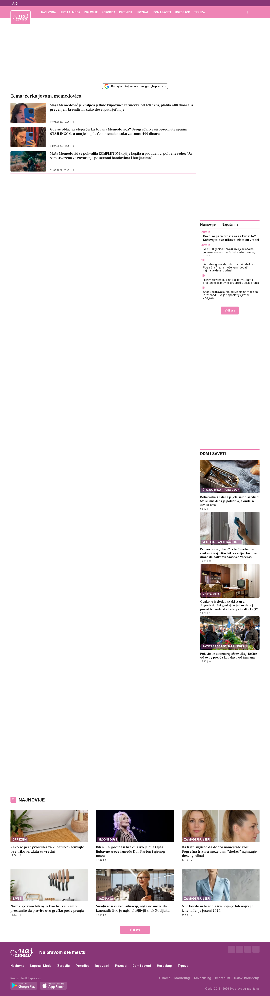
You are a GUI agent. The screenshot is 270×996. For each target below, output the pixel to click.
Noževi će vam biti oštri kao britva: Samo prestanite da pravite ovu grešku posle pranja (231, 281)
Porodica (108, 12)
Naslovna (48, 12)
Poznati (143, 12)
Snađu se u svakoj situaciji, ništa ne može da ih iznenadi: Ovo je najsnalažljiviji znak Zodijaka (230, 295)
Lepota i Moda (70, 12)
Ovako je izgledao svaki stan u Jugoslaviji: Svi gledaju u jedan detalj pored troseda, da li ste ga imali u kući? (229, 605)
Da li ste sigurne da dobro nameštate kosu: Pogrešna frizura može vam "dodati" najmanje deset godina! (229, 267)
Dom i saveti (162, 12)
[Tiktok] (256, 949)
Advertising (202, 978)
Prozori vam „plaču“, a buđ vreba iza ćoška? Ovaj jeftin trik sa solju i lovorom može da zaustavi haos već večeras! (229, 553)
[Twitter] (247, 949)
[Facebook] (231, 949)
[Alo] (14, 3)
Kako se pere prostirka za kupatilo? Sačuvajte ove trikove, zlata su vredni (231, 238)
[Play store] (23, 986)
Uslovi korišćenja (247, 978)
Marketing (182, 978)
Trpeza (199, 12)
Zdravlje (91, 12)
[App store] (53, 986)
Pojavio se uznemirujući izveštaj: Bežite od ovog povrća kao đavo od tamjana (228, 655)
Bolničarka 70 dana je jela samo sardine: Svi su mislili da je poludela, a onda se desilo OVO (229, 501)
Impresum (222, 978)
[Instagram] (239, 949)
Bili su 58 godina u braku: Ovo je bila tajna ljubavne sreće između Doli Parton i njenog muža (229, 252)
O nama (164, 978)
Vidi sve (230, 310)
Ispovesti (126, 12)
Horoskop (182, 12)
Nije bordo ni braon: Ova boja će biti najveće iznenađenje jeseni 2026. (218, 908)
